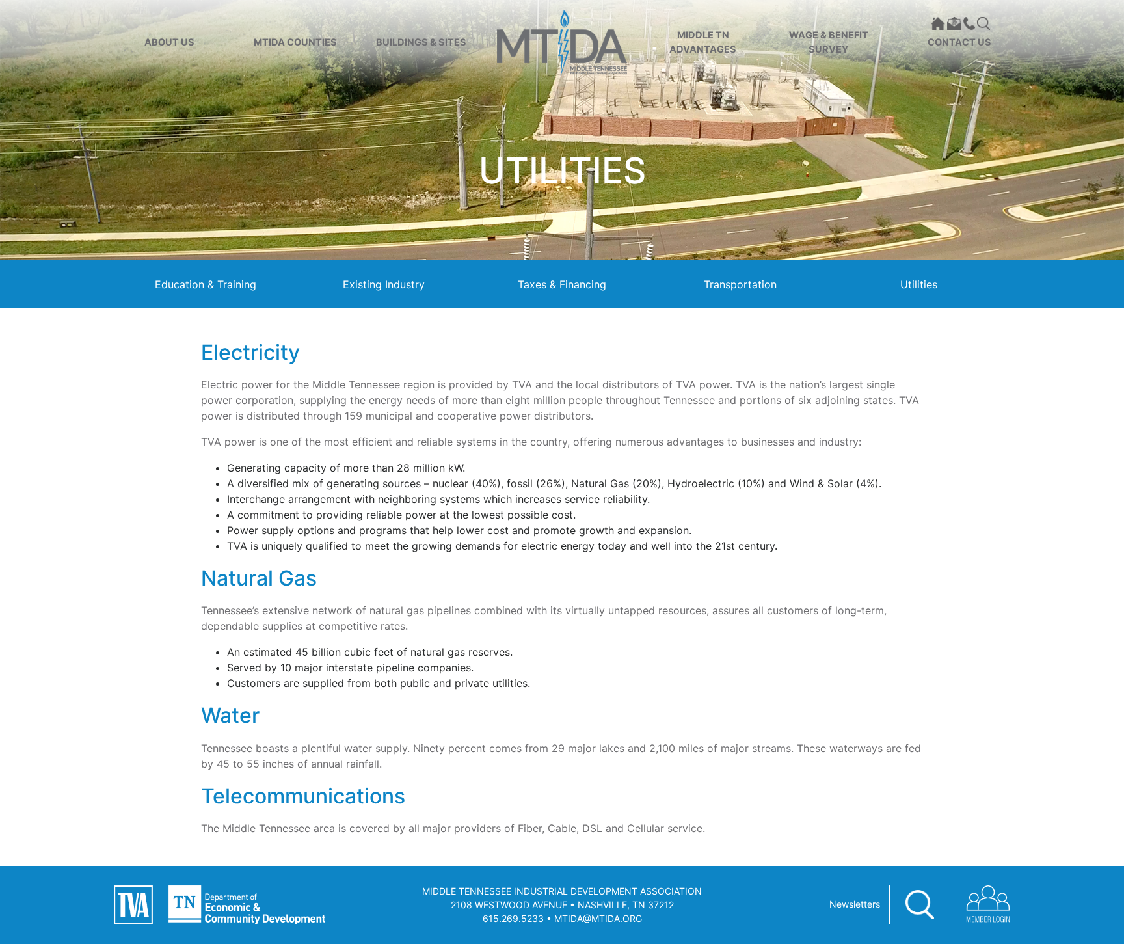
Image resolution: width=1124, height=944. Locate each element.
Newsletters (854, 904)
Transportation (740, 284)
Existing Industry (384, 284)
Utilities (918, 284)
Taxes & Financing (562, 284)
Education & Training (205, 284)
